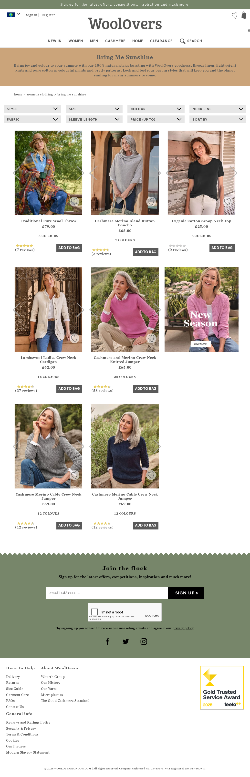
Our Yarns (49, 689)
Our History (51, 682)
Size (73, 109)
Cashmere (115, 41)
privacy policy (183, 628)
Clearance (161, 41)
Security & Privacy (21, 728)
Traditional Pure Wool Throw (48, 221)
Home (137, 41)
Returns (12, 682)
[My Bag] (244, 15)
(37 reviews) (26, 390)
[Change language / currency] (13, 16)
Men (94, 41)
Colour (138, 109)
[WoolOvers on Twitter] (125, 640)
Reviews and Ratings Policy (28, 722)
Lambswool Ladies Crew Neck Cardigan (48, 359)
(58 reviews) (103, 390)
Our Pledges (16, 746)
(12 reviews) (26, 527)
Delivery (13, 677)
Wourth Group (53, 677)
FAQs (10, 701)
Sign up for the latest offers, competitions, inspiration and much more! (125, 4)
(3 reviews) (101, 254)
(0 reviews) (178, 249)
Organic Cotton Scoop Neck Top (201, 221)
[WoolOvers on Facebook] (107, 640)
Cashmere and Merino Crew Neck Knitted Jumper (125, 359)
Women (76, 41)
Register (48, 15)
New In (55, 41)
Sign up (185, 593)
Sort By (200, 119)
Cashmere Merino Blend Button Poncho (125, 223)
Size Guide (14, 689)
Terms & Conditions (22, 734)
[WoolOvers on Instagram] (143, 640)
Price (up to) (143, 119)
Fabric (13, 119)
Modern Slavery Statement (28, 752)
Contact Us (15, 707)
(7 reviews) (25, 249)
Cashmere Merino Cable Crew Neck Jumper (49, 496)
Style (12, 109)
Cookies (12, 740)
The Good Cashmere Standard (65, 701)
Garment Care (17, 695)
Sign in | (33, 15)
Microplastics (52, 695)
